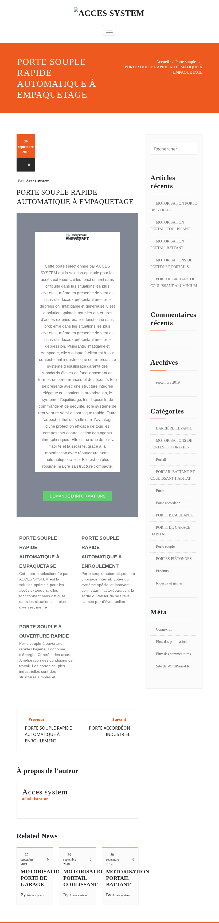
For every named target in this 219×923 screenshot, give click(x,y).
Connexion (164, 629)
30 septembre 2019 (27, 859)
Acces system (38, 181)
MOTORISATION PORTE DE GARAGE (42, 878)
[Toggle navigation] (109, 30)
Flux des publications (172, 642)
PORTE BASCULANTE (175, 515)
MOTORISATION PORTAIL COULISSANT (84, 878)
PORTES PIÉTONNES (174, 559)
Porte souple (185, 61)
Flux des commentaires (173, 654)
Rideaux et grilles (169, 583)
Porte (160, 491)
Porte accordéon (168, 503)
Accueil (162, 61)
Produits (162, 571)
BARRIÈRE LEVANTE (174, 428)
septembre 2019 (168, 382)
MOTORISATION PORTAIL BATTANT (127, 878)
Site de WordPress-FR (172, 666)
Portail (161, 459)
